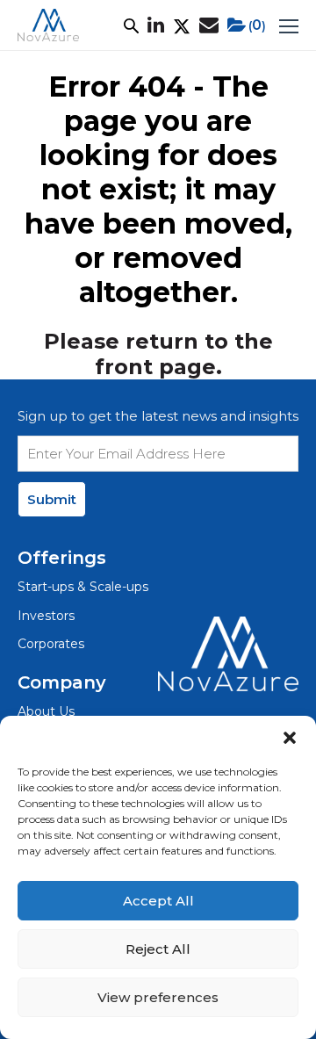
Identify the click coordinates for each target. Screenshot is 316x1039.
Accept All (158, 900)
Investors (46, 616)
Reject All (158, 949)
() (257, 25)
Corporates (51, 644)
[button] (289, 738)
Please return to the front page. (158, 353)
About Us (46, 711)
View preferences (158, 997)
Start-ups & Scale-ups (83, 587)
